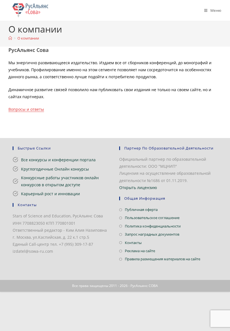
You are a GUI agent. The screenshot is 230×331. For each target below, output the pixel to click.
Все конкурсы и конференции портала (58, 159)
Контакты (133, 242)
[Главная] (10, 38)
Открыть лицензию (138, 187)
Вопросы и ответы (26, 109)
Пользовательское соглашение (152, 217)
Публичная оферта (141, 209)
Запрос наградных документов (152, 234)
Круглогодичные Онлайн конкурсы (55, 169)
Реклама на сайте (140, 250)
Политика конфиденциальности (153, 226)
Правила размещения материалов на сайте (162, 258)
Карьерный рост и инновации (50, 193)
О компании (28, 38)
